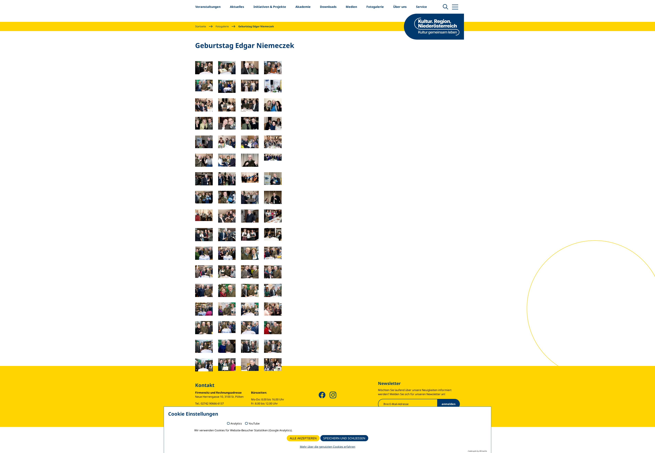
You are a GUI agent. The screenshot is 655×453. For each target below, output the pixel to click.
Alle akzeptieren (303, 438)
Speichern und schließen (344, 438)
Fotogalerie (222, 26)
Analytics (236, 423)
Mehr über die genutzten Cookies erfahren (327, 447)
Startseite (200, 26)
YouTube (254, 423)
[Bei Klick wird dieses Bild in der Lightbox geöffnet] (204, 67)
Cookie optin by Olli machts (477, 451)
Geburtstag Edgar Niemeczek (256, 26)
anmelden (448, 404)
